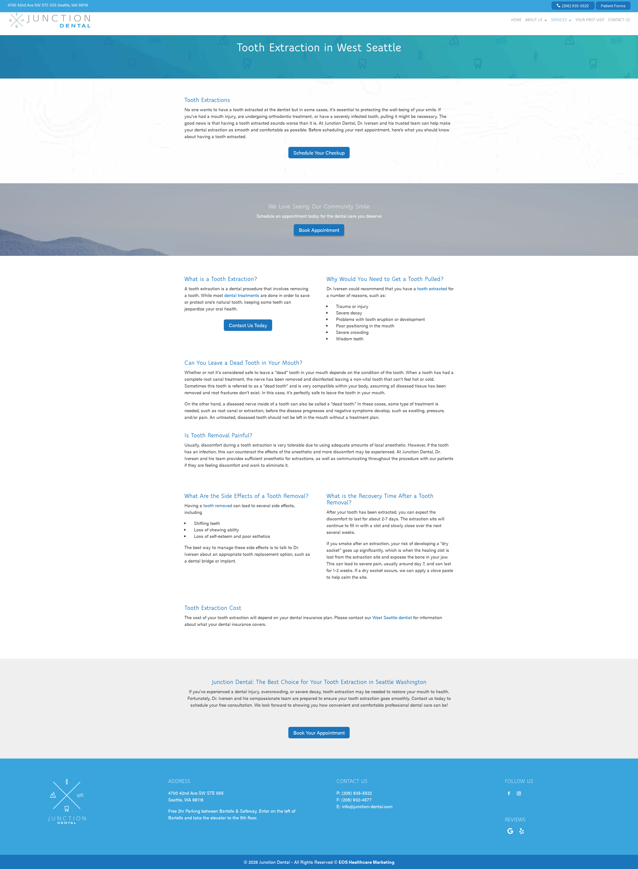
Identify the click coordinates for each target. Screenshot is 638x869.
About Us (534, 20)
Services (559, 20)
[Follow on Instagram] (519, 793)
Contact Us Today (248, 325)
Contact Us (619, 20)
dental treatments (241, 295)
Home (516, 20)
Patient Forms (613, 5)
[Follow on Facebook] (509, 793)
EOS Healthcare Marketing (367, 862)
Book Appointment (319, 229)
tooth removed (217, 505)
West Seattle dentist (392, 617)
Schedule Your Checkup (319, 152)
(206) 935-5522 (575, 5)
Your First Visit (590, 20)
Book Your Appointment (319, 732)
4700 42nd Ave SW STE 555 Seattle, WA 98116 (47, 5)
